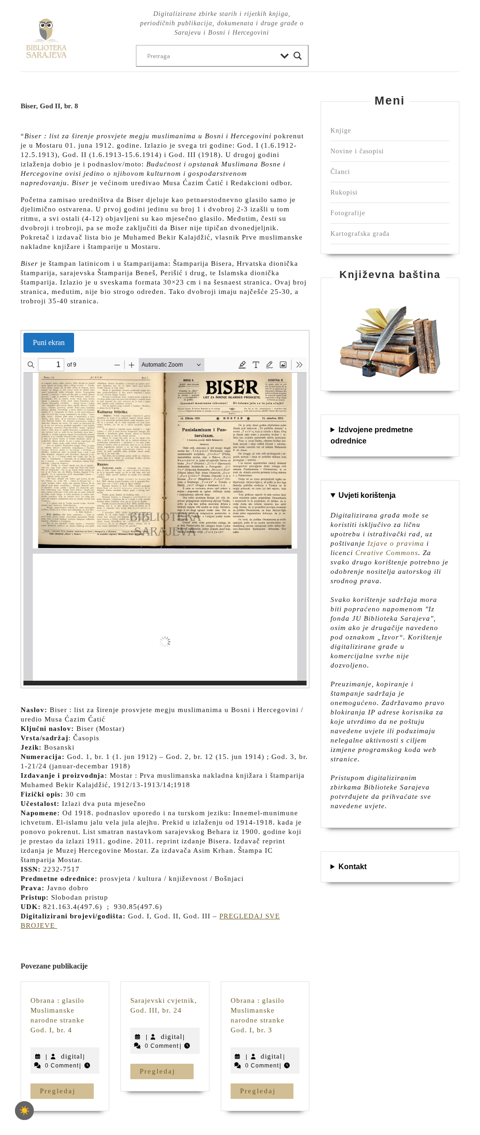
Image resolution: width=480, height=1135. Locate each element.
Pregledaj (67, 1091)
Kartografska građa (360, 233)
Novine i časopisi (357, 151)
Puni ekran (49, 342)
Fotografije (347, 213)
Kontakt (352, 867)
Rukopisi (344, 192)
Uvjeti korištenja (367, 495)
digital (71, 1056)
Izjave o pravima (396, 543)
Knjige (340, 130)
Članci (340, 171)
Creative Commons (386, 552)
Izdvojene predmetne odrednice (371, 435)
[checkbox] (24, 1110)
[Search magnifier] (297, 55)
